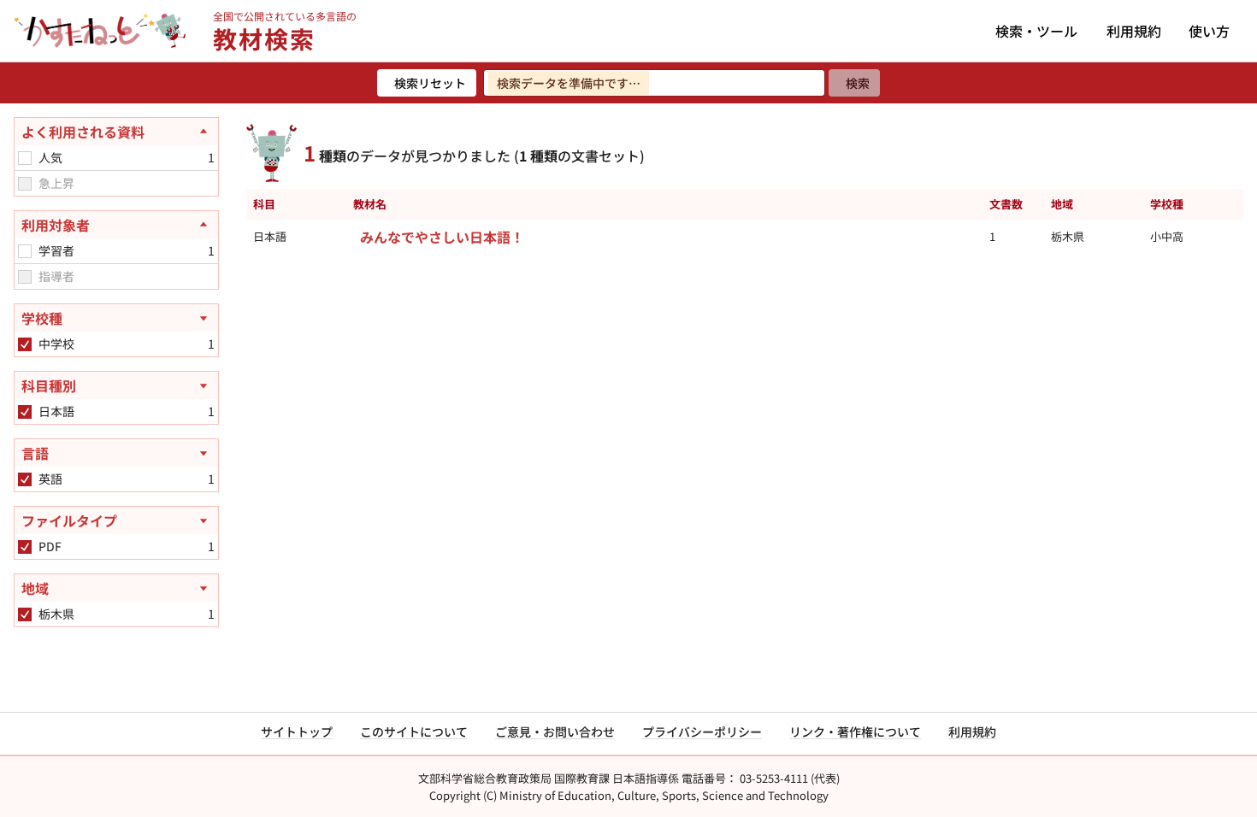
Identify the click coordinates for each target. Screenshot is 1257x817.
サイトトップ (297, 731)
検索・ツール (1036, 31)
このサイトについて (414, 731)
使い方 (1209, 31)
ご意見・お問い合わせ (555, 731)
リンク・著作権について (855, 731)
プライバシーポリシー (702, 731)
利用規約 (1134, 31)
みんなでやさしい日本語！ (442, 236)
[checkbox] (25, 158)
